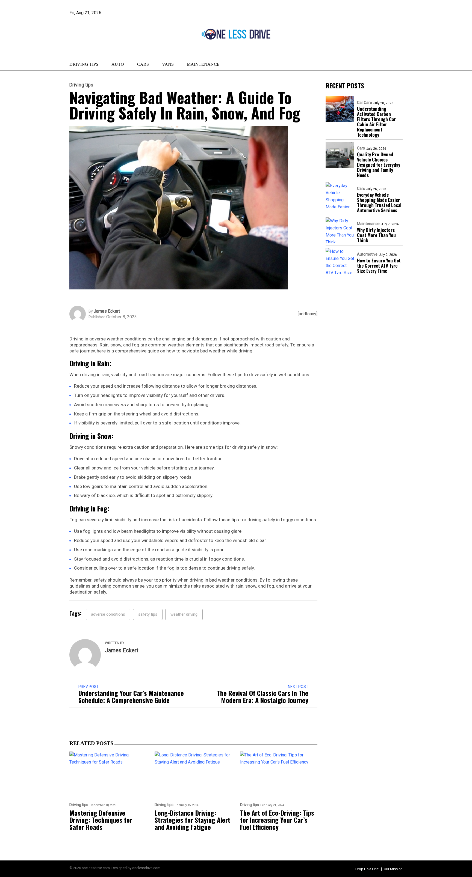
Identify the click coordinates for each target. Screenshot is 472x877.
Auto (117, 64)
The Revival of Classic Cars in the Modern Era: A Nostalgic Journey (262, 696)
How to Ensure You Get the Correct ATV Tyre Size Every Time (379, 265)
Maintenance (203, 64)
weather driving (183, 614)
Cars (143, 64)
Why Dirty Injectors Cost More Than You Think (376, 235)
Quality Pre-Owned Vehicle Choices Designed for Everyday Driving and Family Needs (378, 165)
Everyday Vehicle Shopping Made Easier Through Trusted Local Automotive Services (379, 202)
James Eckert (107, 311)
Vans (168, 64)
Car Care (364, 102)
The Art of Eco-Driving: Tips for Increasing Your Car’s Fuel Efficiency (277, 819)
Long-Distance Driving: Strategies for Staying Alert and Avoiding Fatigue (192, 819)
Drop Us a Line (367, 869)
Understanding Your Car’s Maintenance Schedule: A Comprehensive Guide (131, 696)
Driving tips (83, 64)
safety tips (147, 614)
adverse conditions (108, 614)
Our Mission (393, 869)
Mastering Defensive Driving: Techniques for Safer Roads (100, 819)
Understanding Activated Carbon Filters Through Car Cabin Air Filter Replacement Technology (376, 121)
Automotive (367, 254)
